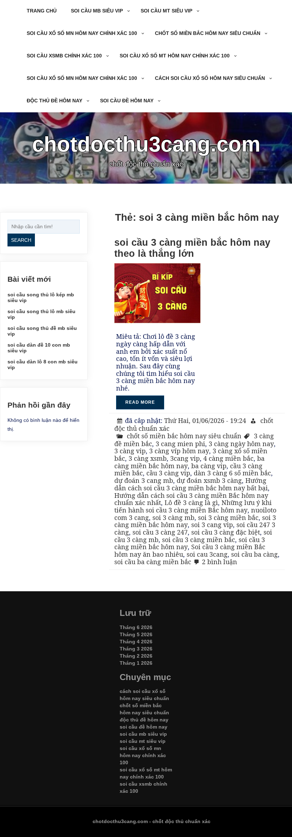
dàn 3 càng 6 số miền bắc (232, 473)
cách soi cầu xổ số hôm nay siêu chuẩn (210, 78)
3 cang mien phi (180, 443)
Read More (140, 402)
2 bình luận (219, 561)
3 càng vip (130, 450)
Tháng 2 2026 (136, 656)
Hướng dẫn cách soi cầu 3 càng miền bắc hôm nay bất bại (191, 484)
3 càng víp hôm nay (179, 450)
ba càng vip (208, 465)
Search (21, 240)
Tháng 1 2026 (136, 663)
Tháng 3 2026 (136, 649)
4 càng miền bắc (228, 458)
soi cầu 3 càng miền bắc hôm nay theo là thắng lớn (192, 248)
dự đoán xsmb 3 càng (209, 480)
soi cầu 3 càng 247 (160, 532)
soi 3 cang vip (212, 524)
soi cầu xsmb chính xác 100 (64, 55)
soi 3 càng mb (173, 517)
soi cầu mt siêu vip (166, 11)
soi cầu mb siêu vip (97, 11)
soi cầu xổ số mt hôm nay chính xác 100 (175, 55)
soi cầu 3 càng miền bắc (198, 539)
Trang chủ (42, 11)
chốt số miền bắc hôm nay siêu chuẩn (207, 33)
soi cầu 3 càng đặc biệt (225, 532)
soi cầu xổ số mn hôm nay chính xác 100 (82, 33)
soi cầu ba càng (254, 554)
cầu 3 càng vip (168, 473)
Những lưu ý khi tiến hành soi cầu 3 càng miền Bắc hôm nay (193, 506)
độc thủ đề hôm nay (54, 100)
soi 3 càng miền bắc (228, 517)
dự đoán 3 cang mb (143, 480)
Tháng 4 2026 (136, 641)
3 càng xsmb (148, 458)
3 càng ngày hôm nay (241, 443)
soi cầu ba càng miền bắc (152, 561)
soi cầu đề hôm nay (126, 100)
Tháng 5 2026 (136, 634)
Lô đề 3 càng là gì (191, 502)
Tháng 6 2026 (136, 627)
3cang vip (185, 458)
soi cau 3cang (207, 554)
